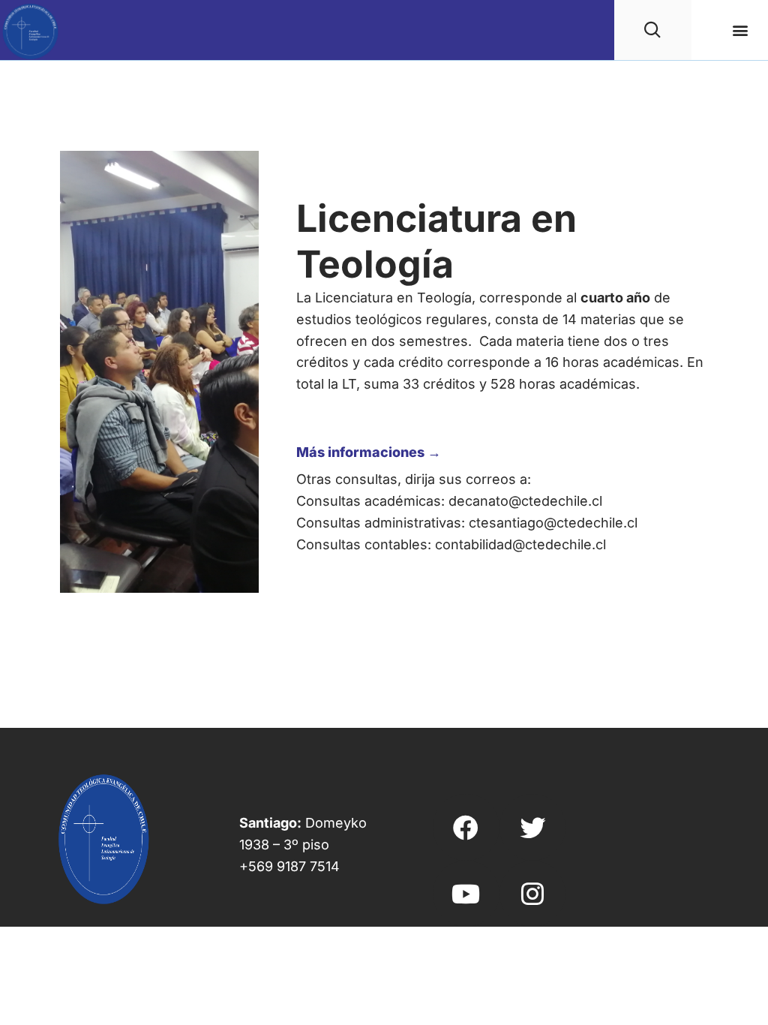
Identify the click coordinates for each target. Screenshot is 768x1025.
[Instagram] (533, 894)
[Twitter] (533, 827)
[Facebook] (466, 827)
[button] (740, 30)
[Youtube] (466, 894)
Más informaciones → (368, 452)
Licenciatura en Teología (436, 241)
